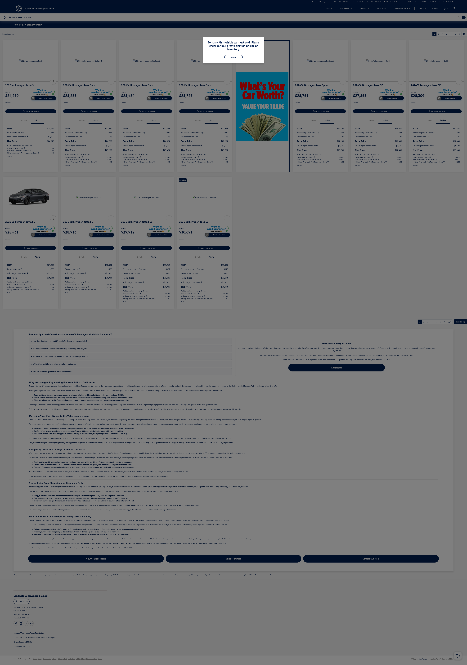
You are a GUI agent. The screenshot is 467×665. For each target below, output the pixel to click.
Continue (233, 57)
